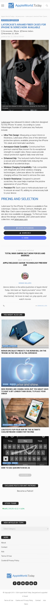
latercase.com (21, 219)
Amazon (27, 214)
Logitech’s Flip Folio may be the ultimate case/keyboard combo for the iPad (20, 431)
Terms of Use (6, 556)
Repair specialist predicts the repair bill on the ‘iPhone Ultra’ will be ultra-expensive (23, 352)
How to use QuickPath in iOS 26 (15, 468)
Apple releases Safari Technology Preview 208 (25, 264)
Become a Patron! (25, 491)
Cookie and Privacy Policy (24, 600)
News (26, 604)
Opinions (13, 346)
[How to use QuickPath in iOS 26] (25, 450)
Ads (2, 552)
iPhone (15, 20)
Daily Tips (7, 463)
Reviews (22, 425)
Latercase (5, 122)
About (3, 543)
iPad (15, 425)
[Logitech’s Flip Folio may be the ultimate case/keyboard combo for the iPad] (25, 412)
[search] (47, 5)
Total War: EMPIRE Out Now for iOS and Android (25, 254)
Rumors (13, 384)
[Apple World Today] (25, 5)
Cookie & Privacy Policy (10, 560)
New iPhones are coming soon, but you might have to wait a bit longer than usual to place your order (24, 391)
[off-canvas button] (2, 5)
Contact (4, 547)
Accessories (6, 20)
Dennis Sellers (27, 31)
